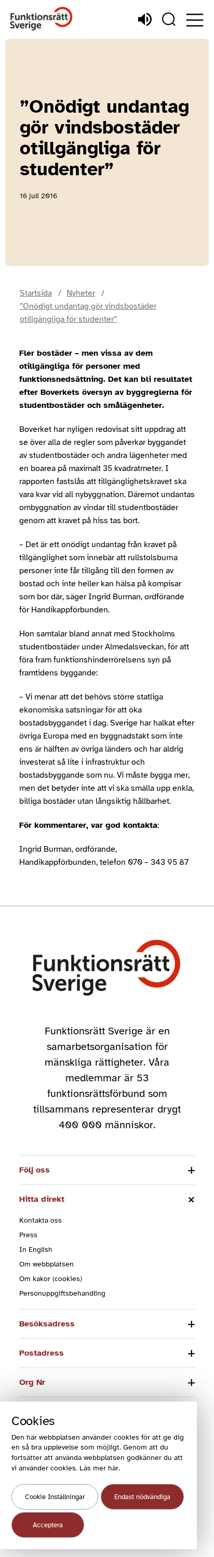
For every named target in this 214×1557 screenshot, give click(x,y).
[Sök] (169, 19)
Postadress (41, 1353)
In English (35, 1249)
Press (28, 1234)
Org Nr (32, 1382)
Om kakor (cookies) (50, 1278)
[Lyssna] (145, 19)
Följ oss (34, 1170)
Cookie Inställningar (55, 1497)
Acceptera (48, 1525)
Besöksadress (47, 1324)
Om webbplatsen (46, 1264)
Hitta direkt (41, 1199)
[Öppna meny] (195, 20)
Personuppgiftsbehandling (62, 1293)
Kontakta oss (40, 1220)
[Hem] (41, 19)
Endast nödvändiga (142, 1497)
